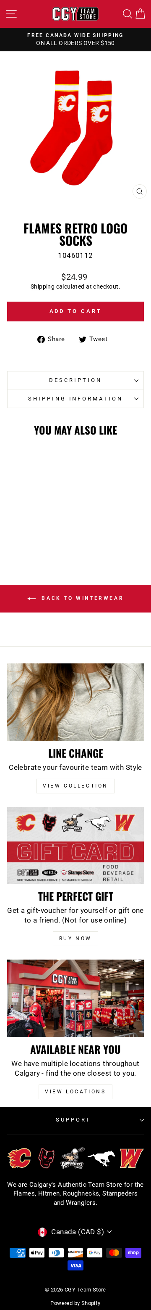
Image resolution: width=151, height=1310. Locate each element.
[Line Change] (75, 701)
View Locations (75, 1092)
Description (75, 380)
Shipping (43, 286)
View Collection (75, 786)
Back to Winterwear (81, 599)
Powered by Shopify (75, 1303)
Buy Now (75, 938)
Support (73, 1119)
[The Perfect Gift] (75, 845)
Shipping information (75, 398)
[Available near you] (75, 998)
